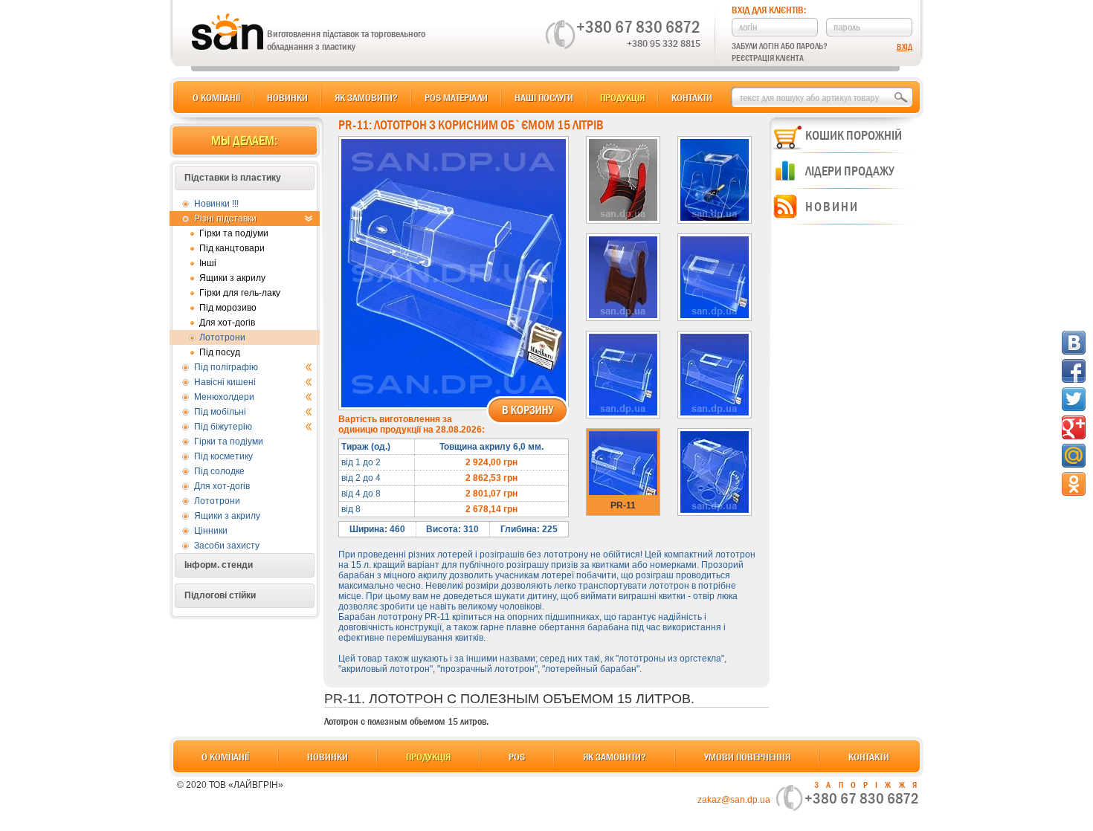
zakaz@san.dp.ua (733, 800)
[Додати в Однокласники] (1074, 484)
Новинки (287, 97)
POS (517, 757)
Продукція (622, 97)
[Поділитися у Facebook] (1074, 371)
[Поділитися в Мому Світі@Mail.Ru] (1074, 456)
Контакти (691, 97)
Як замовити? (366, 97)
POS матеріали (456, 97)
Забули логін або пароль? (780, 46)
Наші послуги (544, 97)
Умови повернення (747, 757)
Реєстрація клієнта (768, 58)
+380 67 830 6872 (638, 26)
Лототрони (222, 337)
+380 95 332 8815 (663, 43)
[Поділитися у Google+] (1074, 427)
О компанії (216, 97)
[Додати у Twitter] (1074, 399)
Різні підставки (225, 218)
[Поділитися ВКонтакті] (1074, 343)
